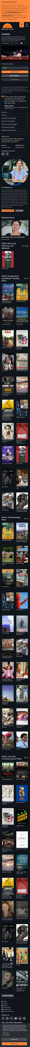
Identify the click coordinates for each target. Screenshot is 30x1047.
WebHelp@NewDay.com (13, 12)
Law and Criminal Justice (7, 140)
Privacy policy (6, 1032)
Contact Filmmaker (8, 210)
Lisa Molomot (6, 43)
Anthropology (21, 138)
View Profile (19, 210)
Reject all (14, 1039)
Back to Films (8, 995)
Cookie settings (6, 1034)
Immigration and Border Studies (9, 138)
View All (26, 278)
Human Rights (14, 141)
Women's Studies (6, 141)
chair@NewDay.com (7, 15)
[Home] (7, 26)
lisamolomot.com (20, 147)
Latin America (17, 140)
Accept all (14, 1043)
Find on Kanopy (14, 75)
